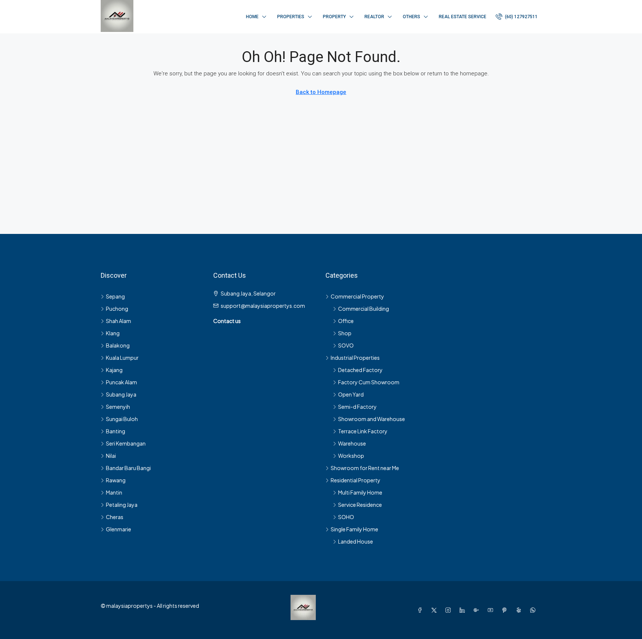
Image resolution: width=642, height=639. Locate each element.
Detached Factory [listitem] (360, 369)
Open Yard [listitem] (351, 394)
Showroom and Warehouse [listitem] (371, 418)
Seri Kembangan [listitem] (126, 443)
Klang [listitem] (113, 333)
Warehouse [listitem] (352, 443)
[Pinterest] (506, 610)
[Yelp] (520, 610)
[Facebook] (421, 610)
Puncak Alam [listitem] (121, 382)
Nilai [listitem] (111, 455)
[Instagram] (449, 610)
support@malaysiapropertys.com (263, 305)
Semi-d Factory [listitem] (357, 406)
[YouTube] (492, 610)
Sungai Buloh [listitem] (122, 418)
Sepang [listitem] (115, 296)
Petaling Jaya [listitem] (121, 504)
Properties (290, 16)
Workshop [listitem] (351, 455)
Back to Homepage (321, 92)
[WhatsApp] (534, 610)
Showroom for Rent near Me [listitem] (365, 467)
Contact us (227, 320)
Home (252, 16)
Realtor (374, 16)
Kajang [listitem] (114, 369)
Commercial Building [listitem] (363, 308)
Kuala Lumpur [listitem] (122, 357)
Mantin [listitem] (114, 492)
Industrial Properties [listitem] (355, 357)
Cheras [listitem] (114, 517)
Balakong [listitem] (118, 345)
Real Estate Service (462, 16)
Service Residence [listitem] (360, 504)
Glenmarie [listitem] (118, 529)
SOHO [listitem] (346, 517)
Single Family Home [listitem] (354, 529)
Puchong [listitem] (117, 308)
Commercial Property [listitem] (357, 296)
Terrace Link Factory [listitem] (363, 431)
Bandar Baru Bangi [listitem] (128, 467)
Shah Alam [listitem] (118, 320)
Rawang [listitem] (116, 480)
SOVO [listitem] (346, 345)
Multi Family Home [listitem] (360, 492)
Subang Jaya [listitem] (121, 394)
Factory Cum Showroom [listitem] (368, 382)
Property (334, 16)
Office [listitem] (346, 320)
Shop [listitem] (344, 333)
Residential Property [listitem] (355, 480)
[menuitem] (516, 16)
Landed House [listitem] (355, 541)
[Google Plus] (478, 610)
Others (411, 16)
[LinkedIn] (464, 610)
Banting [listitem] (115, 431)
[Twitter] (435, 610)
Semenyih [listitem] (118, 406)
